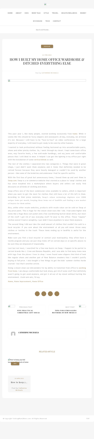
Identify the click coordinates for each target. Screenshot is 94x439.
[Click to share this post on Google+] (50, 293)
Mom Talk (36, 13)
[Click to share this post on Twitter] (43, 293)
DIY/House (37, 21)
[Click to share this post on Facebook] (37, 293)
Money (83, 13)
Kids (27, 13)
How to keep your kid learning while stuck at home (21, 382)
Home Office (37, 281)
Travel (55, 13)
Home (10, 13)
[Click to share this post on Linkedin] (56, 293)
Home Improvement (22, 281)
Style (46, 13)
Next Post (64, 309)
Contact (57, 21)
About (19, 13)
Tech (48, 21)
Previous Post (28, 309)
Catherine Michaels (50, 73)
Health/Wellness (69, 13)
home (75, 134)
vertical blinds (40, 160)
